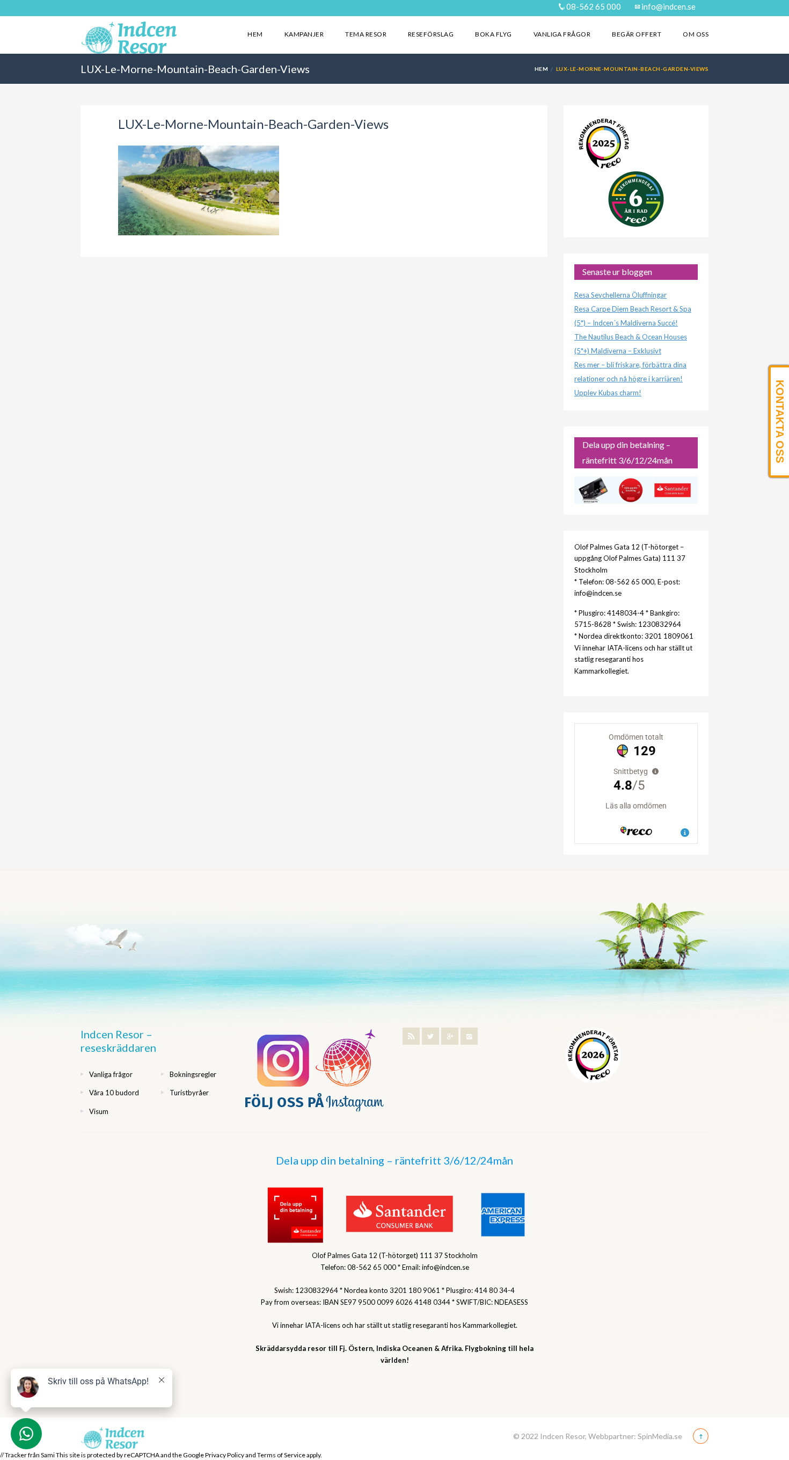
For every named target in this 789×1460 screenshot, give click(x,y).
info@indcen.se (668, 6)
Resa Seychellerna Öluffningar (620, 295)
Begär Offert (636, 34)
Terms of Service (281, 1455)
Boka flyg (493, 34)
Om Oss (695, 34)
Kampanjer (304, 34)
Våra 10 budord (114, 1092)
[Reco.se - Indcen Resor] (603, 143)
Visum (98, 1111)
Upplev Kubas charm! (607, 392)
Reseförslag (431, 34)
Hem (254, 34)
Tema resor (365, 34)
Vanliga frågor (562, 34)
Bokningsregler (193, 1074)
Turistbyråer (189, 1092)
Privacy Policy (224, 1455)
